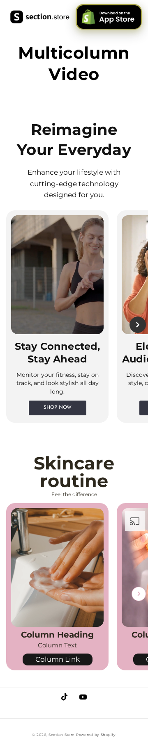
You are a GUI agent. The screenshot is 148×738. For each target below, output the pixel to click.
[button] (10, 325)
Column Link (57, 659)
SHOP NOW (58, 407)
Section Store (61, 735)
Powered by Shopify (96, 735)
